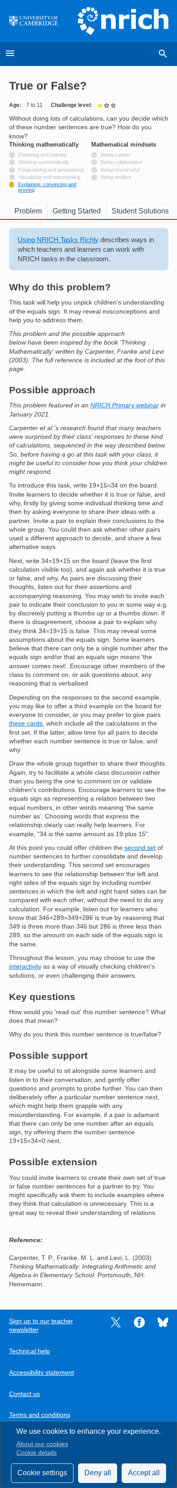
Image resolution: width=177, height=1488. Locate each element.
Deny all (97, 1473)
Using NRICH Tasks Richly (58, 240)
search (162, 53)
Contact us (24, 1394)
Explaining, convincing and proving (47, 187)
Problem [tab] (28, 211)
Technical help (29, 1351)
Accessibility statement (41, 1372)
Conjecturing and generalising (51, 170)
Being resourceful (120, 170)
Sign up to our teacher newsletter (41, 1325)
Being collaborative (121, 162)
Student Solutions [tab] (140, 211)
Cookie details (36, 1452)
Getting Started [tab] (77, 211)
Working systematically (44, 162)
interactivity (25, 966)
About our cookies (42, 1444)
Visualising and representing (49, 177)
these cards (26, 723)
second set (140, 847)
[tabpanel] (88, 758)
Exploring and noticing (43, 154)
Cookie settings (42, 1473)
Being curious (116, 154)
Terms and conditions (39, 1415)
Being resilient (116, 177)
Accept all (144, 1473)
